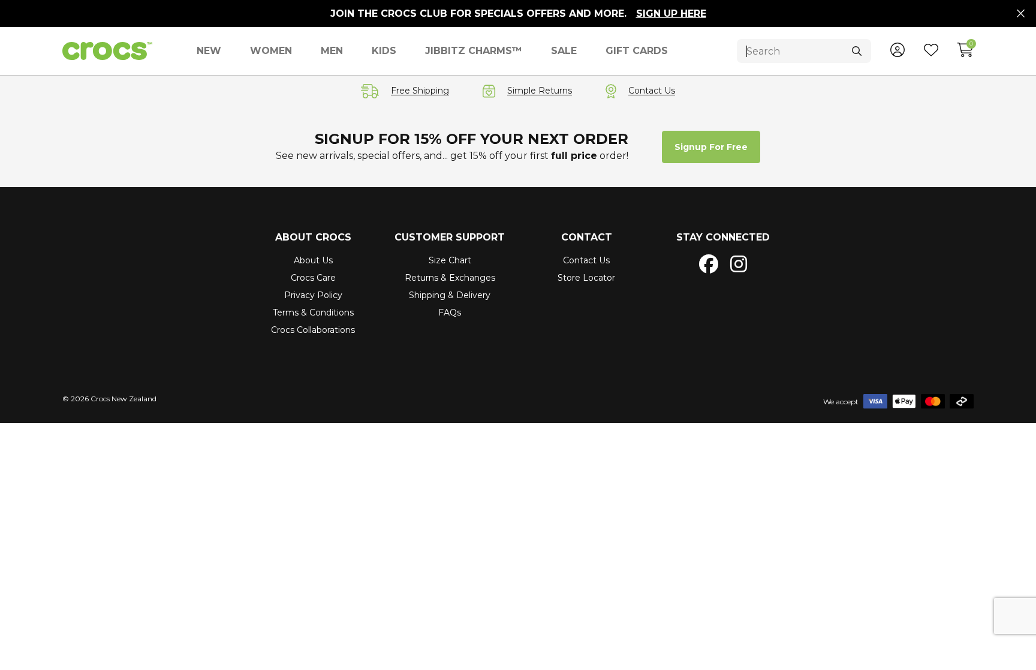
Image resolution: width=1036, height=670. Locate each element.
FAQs (449, 312)
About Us (313, 260)
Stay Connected (723, 237)
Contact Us (586, 260)
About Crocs (313, 237)
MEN (332, 50)
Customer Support (449, 237)
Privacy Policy (313, 295)
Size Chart (450, 260)
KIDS (384, 50)
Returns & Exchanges (450, 277)
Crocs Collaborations (313, 330)
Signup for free (711, 147)
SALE (564, 50)
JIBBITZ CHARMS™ (473, 50)
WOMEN (271, 50)
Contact (586, 237)
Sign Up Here (671, 13)
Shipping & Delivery (449, 295)
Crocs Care (313, 277)
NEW (209, 50)
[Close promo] (1021, 13)
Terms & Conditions (313, 312)
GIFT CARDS (637, 50)
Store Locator (586, 277)
